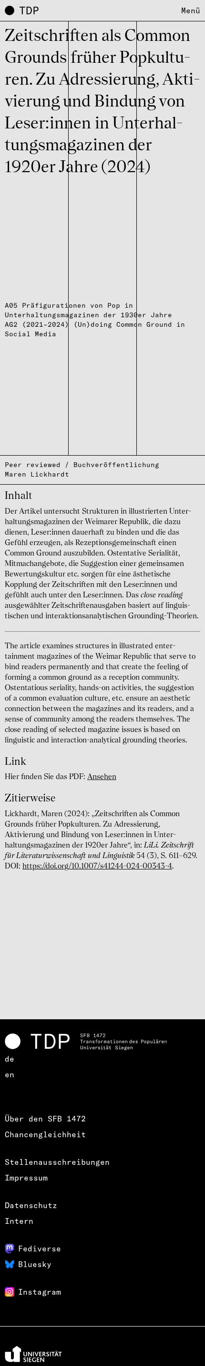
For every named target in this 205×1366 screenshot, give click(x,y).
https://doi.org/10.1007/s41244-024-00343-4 (97, 866)
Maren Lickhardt (37, 474)
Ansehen (101, 777)
